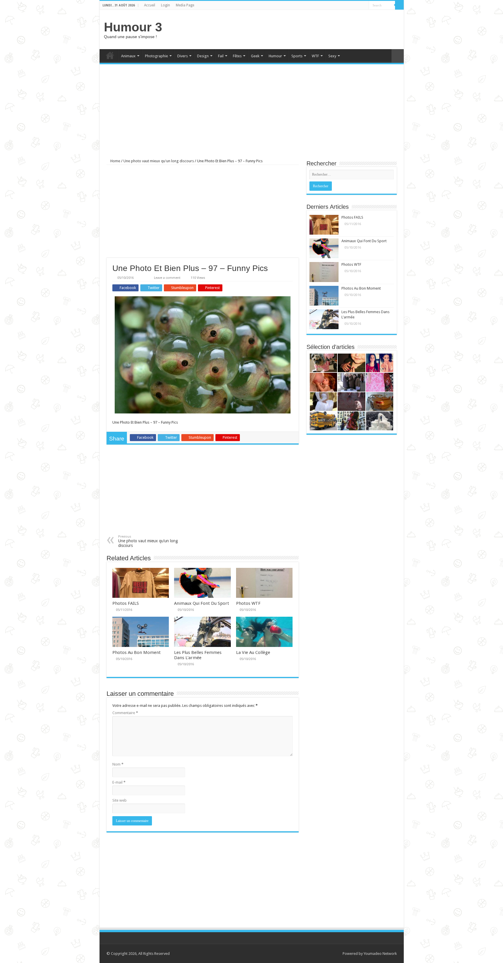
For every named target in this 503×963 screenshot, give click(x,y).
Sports (296, 56)
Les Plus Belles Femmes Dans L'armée (198, 655)
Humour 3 (133, 27)
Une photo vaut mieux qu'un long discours (158, 161)
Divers (182, 56)
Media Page (185, 5)
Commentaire (125, 713)
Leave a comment (167, 278)
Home (110, 55)
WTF (315, 56)
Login (165, 5)
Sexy (332, 56)
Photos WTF (248, 603)
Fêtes (237, 56)
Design (203, 56)
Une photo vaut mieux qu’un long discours (148, 541)
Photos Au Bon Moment (136, 652)
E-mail (118, 782)
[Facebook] (364, 5)
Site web (119, 800)
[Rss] (359, 5)
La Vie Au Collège (253, 652)
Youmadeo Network (380, 953)
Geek (255, 56)
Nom (117, 764)
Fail (221, 56)
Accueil (149, 5)
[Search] (399, 5)
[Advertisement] (293, 29)
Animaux (128, 56)
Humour (275, 56)
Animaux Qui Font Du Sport (201, 603)
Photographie (156, 56)
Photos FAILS (125, 603)
